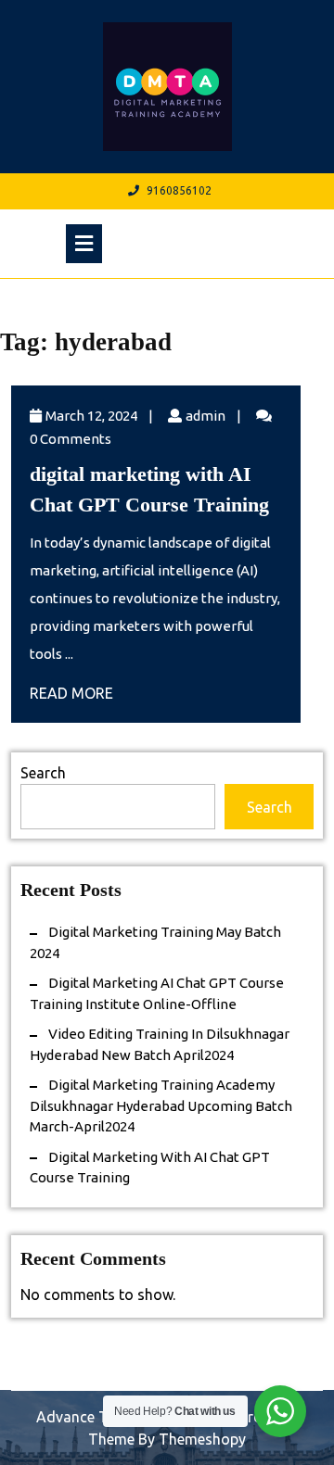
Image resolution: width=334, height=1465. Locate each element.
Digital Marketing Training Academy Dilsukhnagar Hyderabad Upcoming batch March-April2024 (161, 1105)
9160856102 (179, 189)
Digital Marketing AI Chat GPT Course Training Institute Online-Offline (157, 993)
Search (43, 772)
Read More (71, 693)
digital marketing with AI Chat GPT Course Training (150, 1167)
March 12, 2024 (91, 415)
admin (205, 415)
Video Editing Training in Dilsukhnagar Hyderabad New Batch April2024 (159, 1044)
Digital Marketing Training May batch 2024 (155, 942)
